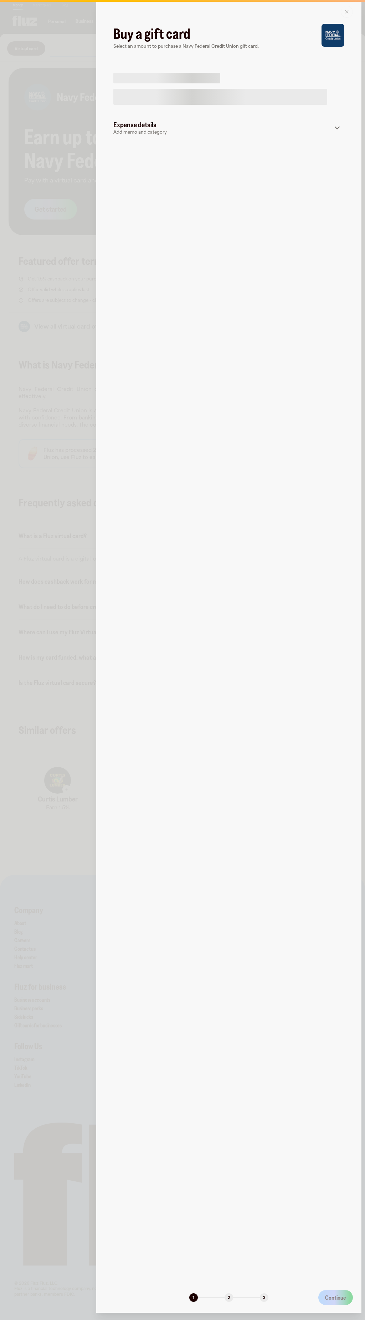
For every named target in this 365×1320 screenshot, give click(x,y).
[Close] (347, 12)
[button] (228, 127)
